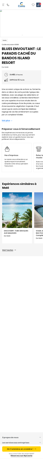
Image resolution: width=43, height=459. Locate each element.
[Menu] (3, 5)
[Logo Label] (21, 4)
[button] (33, 5)
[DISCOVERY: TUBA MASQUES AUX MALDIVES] (17, 217)
